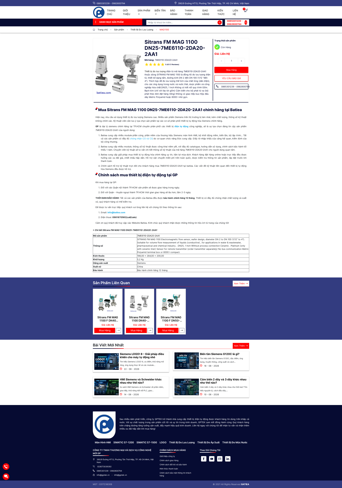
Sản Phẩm (144, 10)
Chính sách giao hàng (169, 460)
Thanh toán (189, 12)
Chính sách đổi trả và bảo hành (173, 464)
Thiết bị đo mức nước (234, 442)
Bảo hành (173, 12)
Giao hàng (205, 12)
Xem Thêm (239, 283)
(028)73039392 (104, 466)
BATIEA (245, 484)
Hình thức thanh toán (169, 469)
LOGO (163, 442)
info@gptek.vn (103, 475)
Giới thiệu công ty (167, 456)
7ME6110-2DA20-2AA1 (148, 235)
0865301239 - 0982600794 (111, 3)
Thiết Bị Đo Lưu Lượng (182, 442)
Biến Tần (160, 10)
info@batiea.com (116, 212)
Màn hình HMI (103, 442)
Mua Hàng (231, 70)
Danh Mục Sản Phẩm (111, 22)
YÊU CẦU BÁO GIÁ (231, 78)
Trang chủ (111, 12)
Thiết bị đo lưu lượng (155, 71)
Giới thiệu (126, 12)
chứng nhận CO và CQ (141, 138)
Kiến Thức (221, 12)
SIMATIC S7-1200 (123, 442)
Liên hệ (235, 12)
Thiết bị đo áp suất (208, 442)
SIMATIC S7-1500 (147, 442)
